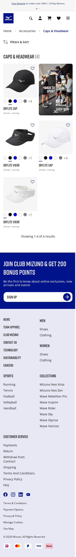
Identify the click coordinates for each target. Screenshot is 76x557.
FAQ (6, 485)
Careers (8, 365)
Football (9, 396)
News (6, 319)
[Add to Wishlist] (32, 68)
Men (42, 320)
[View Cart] (49, 18)
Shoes (44, 329)
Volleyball (10, 402)
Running (9, 384)
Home (7, 31)
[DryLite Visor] (20, 137)
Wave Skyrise (49, 420)
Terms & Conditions (15, 503)
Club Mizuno (10, 335)
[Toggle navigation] (68, 18)
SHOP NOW (62, 109)
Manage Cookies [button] (13, 522)
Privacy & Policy (12, 516)
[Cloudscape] (25, 158)
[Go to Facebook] (5, 494)
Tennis (8, 390)
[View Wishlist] (58, 18)
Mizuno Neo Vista (52, 384)
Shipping (9, 467)
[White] (5, 102)
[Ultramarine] (16, 102)
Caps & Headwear (56, 31)
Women (44, 345)
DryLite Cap (10, 108)
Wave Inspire (49, 402)
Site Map (8, 528)
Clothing (46, 335)
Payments (10, 445)
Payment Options (13, 509)
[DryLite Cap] (20, 81)
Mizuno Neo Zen (51, 390)
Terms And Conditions (19, 473)
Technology (10, 350)
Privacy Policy (12, 479)
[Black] (11, 102)
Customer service (15, 436)
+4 (30, 101)
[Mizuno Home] (8, 18)
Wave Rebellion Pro (53, 396)
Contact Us (10, 342)
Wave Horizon (49, 426)
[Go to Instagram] (13, 494)
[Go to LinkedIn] (21, 494)
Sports (8, 375)
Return (8, 451)
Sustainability (12, 358)
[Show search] (30, 18)
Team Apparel (11, 327)
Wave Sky (46, 414)
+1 (30, 158)
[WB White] (20, 102)
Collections (48, 375)
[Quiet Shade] (25, 102)
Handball (9, 408)
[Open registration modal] (40, 18)
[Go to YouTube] (28, 494)
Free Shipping (18, 3)
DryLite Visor (11, 165)
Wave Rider (48, 408)
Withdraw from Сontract (14, 459)
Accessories (27, 31)
